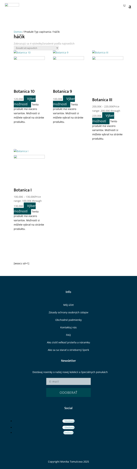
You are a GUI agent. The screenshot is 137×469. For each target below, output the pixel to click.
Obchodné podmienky (68, 320)
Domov (18, 31)
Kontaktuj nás (68, 327)
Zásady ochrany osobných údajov (68, 312)
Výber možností (25, 101)
